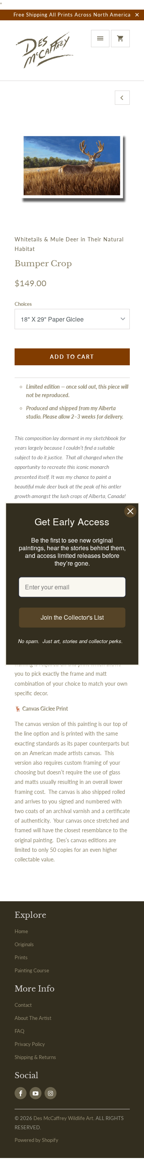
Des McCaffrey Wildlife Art (63, 1118)
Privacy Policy (30, 1044)
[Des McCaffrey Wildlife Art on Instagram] (50, 1093)
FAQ (19, 1031)
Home (21, 931)
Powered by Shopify (36, 1140)
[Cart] (120, 38)
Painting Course (32, 970)
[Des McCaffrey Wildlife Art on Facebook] (20, 1093)
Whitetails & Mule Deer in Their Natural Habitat (69, 244)
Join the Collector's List (72, 617)
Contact (23, 1005)
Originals (24, 944)
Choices (23, 304)
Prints (21, 957)
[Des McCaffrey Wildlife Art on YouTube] (35, 1093)
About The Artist (33, 1018)
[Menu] (100, 38)
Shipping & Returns (35, 1057)
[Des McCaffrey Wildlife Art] (45, 53)
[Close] (130, 511)
